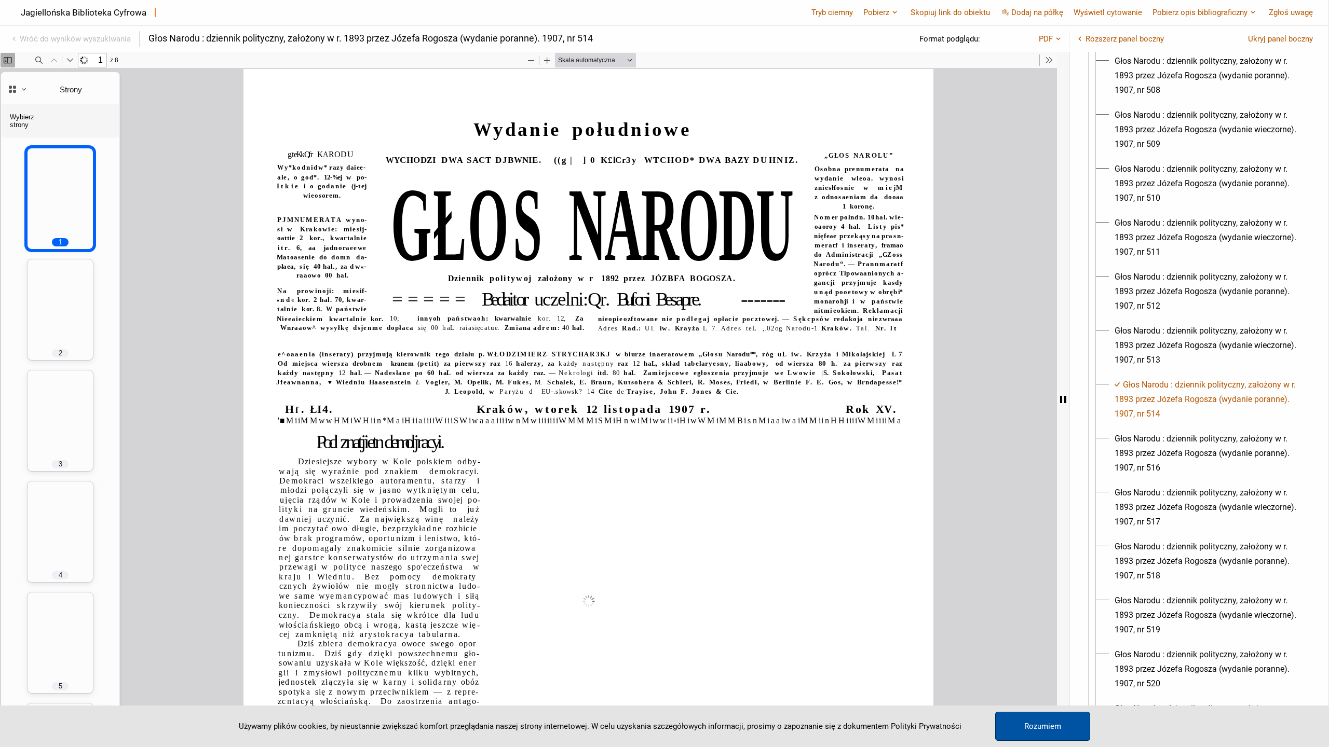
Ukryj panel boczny (1280, 39)
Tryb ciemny (832, 12)
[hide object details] (1063, 399)
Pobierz (876, 12)
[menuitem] (1208, 76)
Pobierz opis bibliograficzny (1199, 12)
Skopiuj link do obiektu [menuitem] (950, 12)
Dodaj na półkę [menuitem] (1037, 12)
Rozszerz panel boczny (1125, 39)
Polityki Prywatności (926, 726)
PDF (1046, 39)
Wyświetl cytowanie (1108, 12)
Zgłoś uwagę (1291, 12)
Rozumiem (1042, 726)
